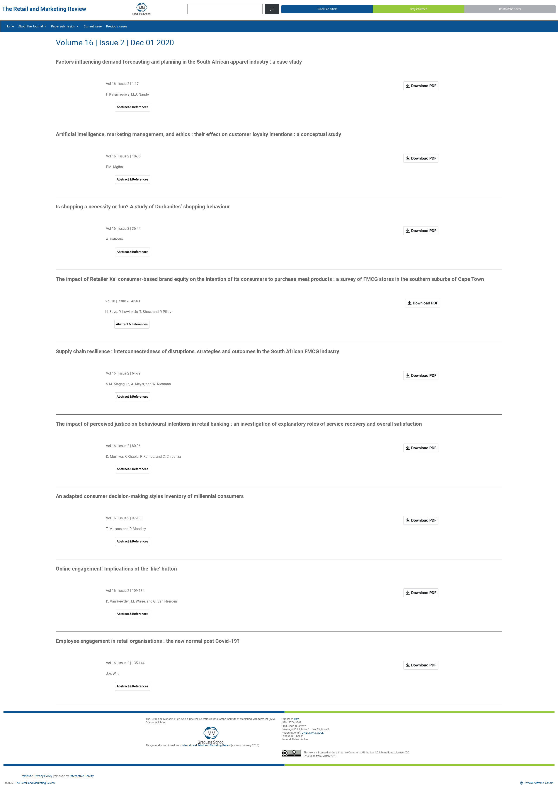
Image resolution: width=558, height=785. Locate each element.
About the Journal (30, 26)
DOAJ (312, 732)
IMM (296, 719)
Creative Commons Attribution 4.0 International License (370, 752)
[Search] (272, 9)
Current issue (93, 26)
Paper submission (63, 26)
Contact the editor (510, 9)
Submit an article (327, 9)
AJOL (320, 732)
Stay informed (418, 9)
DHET (305, 732)
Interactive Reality (81, 776)
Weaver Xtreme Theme (539, 783)
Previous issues (116, 26)
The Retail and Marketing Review (35, 783)
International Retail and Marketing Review (206, 745)
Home (10, 26)
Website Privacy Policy (37, 776)
